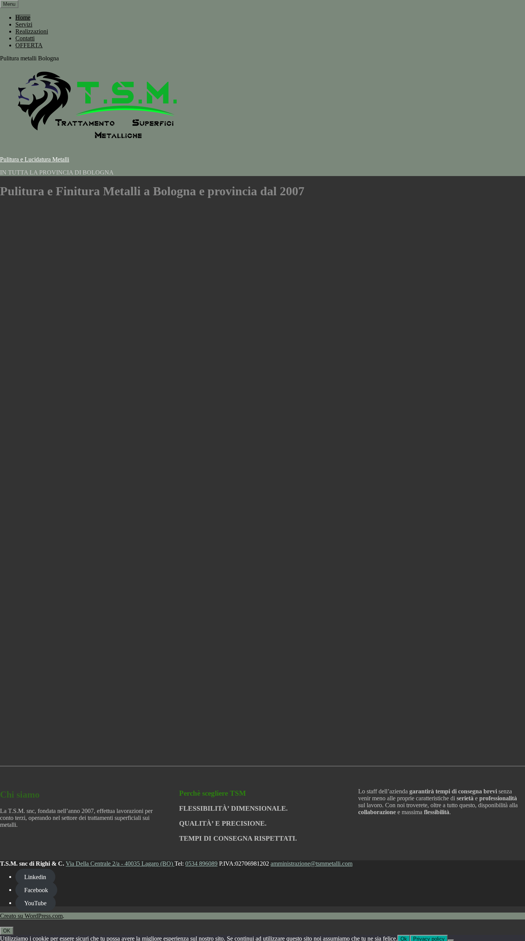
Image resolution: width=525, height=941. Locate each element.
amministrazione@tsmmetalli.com (311, 863)
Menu (9, 4)
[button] (5, 744)
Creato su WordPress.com (31, 916)
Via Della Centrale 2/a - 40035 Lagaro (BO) (120, 863)
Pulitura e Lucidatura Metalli (34, 159)
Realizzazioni (31, 31)
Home (22, 17)
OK (6, 931)
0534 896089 (201, 863)
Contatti (25, 38)
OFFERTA (29, 45)
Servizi (23, 24)
